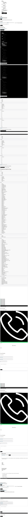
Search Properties (2, 167)
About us (3, 1)
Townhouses (4, 8)
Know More (4, 2)
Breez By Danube (2, 308)
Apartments (4, 7)
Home (2, 32)
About (2, 463)
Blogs (2, 11)
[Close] (1, 343)
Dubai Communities (4, 10)
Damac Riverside (2, 390)
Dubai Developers (5, 57)
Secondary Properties (4, 468)
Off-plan (1, 388)
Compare (1, 516)
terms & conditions (20, 22)
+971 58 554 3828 (4, 474)
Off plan (5, 388)
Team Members (5, 50)
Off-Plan (3, 9)
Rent (2, 54)
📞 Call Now (14, 345)
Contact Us (3, 44)
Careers (4, 3)
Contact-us (3, 464)
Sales (3, 388)
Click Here (4, 45)
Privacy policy (3, 469)
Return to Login (2, 30)
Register (1, 25)
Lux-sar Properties (2, 353)
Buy (2, 4)
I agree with (18, 22)
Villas (4, 5)
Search (1, 62)
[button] (14, 79)
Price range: (1, 129)
